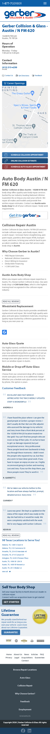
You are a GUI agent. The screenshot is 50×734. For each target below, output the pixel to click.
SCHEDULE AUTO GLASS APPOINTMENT (28, 167)
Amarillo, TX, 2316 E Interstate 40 (14, 552)
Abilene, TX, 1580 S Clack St (12, 545)
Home (9, 654)
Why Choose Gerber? (25, 693)
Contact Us (9, 76)
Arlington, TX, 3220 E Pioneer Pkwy (15, 558)
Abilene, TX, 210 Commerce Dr (13, 548)
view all (5, 572)
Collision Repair (25, 685)
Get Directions (23, 76)
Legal (16, 658)
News (26, 654)
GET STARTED (11, 602)
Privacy (9, 658)
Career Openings (16, 83)
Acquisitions (27, 658)
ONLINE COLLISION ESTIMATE (23, 161)
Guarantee (39, 658)
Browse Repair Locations (25, 670)
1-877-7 (12, 3)
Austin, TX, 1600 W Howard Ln (13, 565)
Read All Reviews (11, 302)
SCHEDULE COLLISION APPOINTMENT (27, 155)
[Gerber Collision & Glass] (25, 14)
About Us (18, 654)
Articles (34, 654)
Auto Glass (25, 678)
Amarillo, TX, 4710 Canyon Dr (13, 555)
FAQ (42, 654)
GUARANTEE (11, 632)
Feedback (38, 76)
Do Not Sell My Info (25, 716)
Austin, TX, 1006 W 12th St (12, 561)
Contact (25, 661)
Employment (25, 709)
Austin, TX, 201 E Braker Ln (12, 568)
